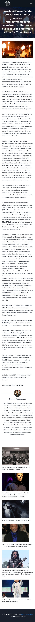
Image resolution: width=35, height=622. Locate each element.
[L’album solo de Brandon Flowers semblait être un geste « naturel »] (17, 588)
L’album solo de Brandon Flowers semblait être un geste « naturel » (16, 601)
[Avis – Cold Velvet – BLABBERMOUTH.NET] (17, 509)
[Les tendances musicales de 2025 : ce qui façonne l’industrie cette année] (17, 456)
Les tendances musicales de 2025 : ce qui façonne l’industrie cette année (16, 468)
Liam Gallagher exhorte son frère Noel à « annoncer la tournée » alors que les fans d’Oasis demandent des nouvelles (16, 495)
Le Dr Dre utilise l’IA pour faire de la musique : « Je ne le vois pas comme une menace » (17, 545)
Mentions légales (27, 614)
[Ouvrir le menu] (31, 3)
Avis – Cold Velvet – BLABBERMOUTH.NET (16, 520)
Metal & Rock (17, 8)
